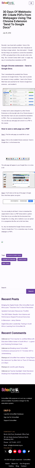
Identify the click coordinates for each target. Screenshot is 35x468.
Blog (17, 466)
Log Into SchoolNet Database (14, 414)
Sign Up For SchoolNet (11, 417)
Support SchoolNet (10, 420)
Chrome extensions (8, 259)
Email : (6, 445)
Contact (23, 466)
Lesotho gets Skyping (16, 367)
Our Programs (25, 463)
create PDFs (22, 259)
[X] (5, 451)
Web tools (5, 263)
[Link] (10, 451)
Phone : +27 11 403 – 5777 (12, 442)
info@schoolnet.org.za (15, 445)
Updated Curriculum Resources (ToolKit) (15, 311)
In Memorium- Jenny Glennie (11, 320)
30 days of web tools (14, 255)
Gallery (11, 466)
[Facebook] (24, 451)
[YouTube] (15, 451)
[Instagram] (19, 451)
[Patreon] (29, 451)
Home (7, 463)
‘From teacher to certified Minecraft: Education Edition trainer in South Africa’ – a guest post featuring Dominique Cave (18, 341)
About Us (14, 463)
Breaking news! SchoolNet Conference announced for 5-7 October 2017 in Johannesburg (17, 350)
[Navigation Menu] (31, 3)
